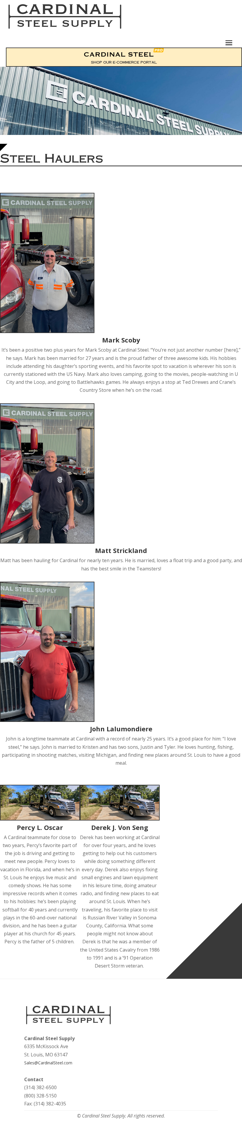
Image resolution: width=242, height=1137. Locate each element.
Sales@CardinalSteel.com (48, 1063)
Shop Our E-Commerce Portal (124, 62)
